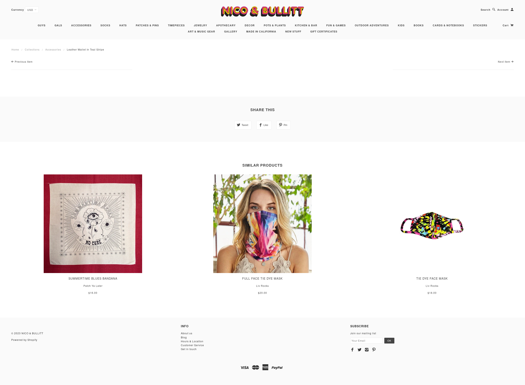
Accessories (81, 25)
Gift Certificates (323, 31)
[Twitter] (359, 350)
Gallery (230, 31)
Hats (123, 25)
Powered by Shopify (24, 339)
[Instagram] (367, 350)
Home (15, 49)
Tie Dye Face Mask (432, 278)
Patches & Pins (147, 25)
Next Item (504, 61)
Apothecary (226, 25)
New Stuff (293, 31)
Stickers (480, 25)
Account (503, 10)
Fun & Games (336, 25)
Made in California (261, 31)
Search (485, 10)
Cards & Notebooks (448, 25)
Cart (506, 25)
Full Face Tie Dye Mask (262, 278)
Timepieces (176, 25)
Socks (105, 25)
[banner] (262, 11)
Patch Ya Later (93, 285)
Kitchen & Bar (306, 25)
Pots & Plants (275, 25)
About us (186, 333)
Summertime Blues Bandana (92, 278)
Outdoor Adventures (372, 25)
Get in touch (189, 349)
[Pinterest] (374, 350)
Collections (32, 49)
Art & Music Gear (201, 31)
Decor (250, 25)
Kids (401, 25)
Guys (42, 25)
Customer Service (192, 345)
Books (419, 25)
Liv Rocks (262, 285)
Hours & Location (192, 341)
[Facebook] (352, 350)
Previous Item (23, 61)
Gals (58, 25)
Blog (184, 337)
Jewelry (200, 25)
